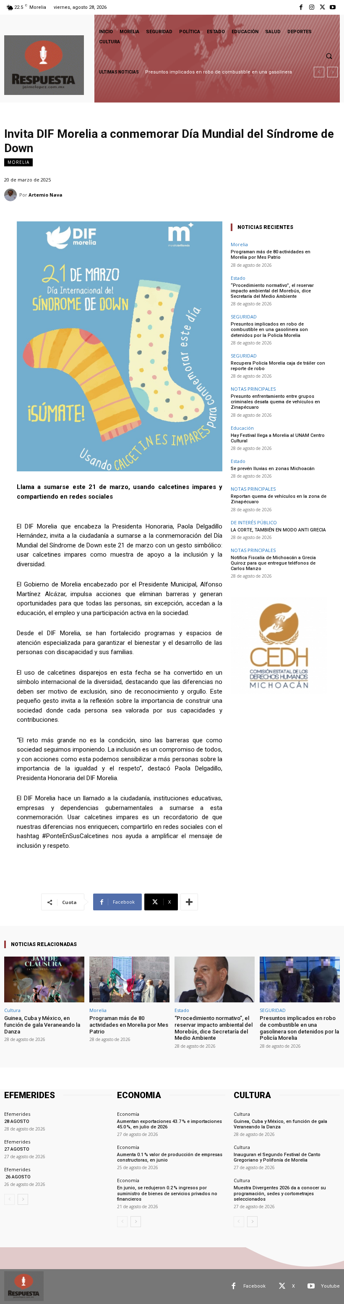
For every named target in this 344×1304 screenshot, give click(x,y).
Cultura (12, 1010)
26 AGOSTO (17, 1177)
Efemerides (17, 1114)
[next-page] (23, 1199)
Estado (238, 278)
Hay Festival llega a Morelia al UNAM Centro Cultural (278, 438)
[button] (329, 56)
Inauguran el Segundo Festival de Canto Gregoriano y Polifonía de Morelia (277, 1157)
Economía (128, 1114)
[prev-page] (9, 1199)
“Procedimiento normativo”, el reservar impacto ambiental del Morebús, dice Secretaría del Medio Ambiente (272, 291)
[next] (332, 72)
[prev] (319, 72)
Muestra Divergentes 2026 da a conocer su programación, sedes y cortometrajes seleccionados (280, 1193)
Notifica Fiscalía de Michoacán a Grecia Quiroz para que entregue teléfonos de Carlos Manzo (273, 563)
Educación (242, 428)
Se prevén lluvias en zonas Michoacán (273, 468)
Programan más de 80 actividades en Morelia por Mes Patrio (270, 254)
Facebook (254, 1286)
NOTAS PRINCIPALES (253, 388)
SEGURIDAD (244, 316)
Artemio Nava (46, 195)
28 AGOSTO (16, 1121)
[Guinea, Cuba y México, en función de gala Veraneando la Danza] (44, 979)
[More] (189, 902)
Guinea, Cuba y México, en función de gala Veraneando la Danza (42, 1024)
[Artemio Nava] (11, 195)
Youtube (330, 1286)
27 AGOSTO (16, 1149)
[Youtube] (333, 7)
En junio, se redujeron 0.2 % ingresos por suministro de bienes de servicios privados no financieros (167, 1193)
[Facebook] (301, 7)
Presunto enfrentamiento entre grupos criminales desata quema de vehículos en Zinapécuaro (275, 402)
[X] (322, 7)
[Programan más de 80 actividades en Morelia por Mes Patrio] (129, 979)
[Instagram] (311, 7)
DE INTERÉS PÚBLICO (254, 522)
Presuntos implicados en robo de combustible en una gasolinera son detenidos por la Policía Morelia (269, 329)
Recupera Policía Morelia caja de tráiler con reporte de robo (278, 365)
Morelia (18, 162)
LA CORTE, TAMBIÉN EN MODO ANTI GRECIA (278, 530)
